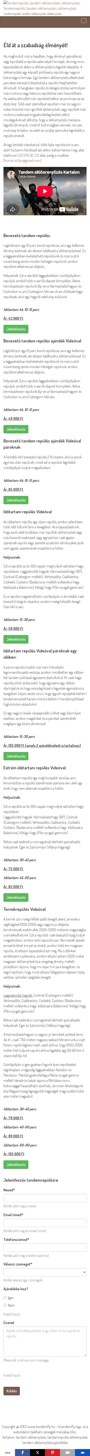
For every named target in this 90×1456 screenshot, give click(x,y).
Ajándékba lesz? (15, 1289)
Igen (11, 1297)
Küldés (11, 1391)
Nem (11, 1305)
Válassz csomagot (17, 1264)
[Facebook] (22, 1452)
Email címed (13, 1214)
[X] (37, 1452)
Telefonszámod (16, 1239)
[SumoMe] (82, 1452)
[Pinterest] (52, 1452)
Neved (9, 1190)
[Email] (67, 1452)
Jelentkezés (15, 329)
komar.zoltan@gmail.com (22, 160)
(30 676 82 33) (28, 155)
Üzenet (8, 1322)
